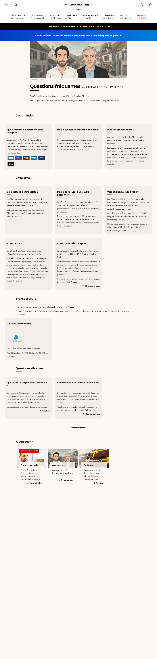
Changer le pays (92, 285)
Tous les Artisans (18, 17)
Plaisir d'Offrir (141, 17)
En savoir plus (35, 483)
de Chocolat (71, 17)
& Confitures (109, 17)
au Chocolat (90, 17)
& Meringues (125, 17)
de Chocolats (55, 17)
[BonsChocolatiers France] (78, 4)
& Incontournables (38, 17)
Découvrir (100, 483)
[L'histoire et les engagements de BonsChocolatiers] (63, 458)
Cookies (46, 410)
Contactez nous (93, 414)
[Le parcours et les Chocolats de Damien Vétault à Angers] (31, 458)
